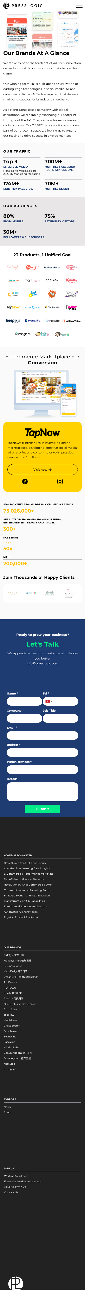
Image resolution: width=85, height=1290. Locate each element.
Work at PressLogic (16, 1176)
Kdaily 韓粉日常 (13, 993)
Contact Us (11, 1192)
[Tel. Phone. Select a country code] (49, 701)
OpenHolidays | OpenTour (20, 1004)
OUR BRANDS (12, 947)
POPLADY (10, 987)
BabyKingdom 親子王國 (18, 1052)
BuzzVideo (10, 1009)
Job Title (50, 710)
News (7, 1106)
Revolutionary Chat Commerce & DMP (28, 884)
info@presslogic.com (42, 663)
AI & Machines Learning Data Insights (27, 868)
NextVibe (9, 1063)
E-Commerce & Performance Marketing (28, 873)
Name (12, 693)
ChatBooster (12, 1025)
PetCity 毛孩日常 (14, 998)
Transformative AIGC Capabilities (24, 900)
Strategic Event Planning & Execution (27, 895)
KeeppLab (10, 1069)
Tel (46, 693)
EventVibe (10, 1036)
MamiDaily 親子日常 (15, 971)
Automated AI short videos (21, 911)
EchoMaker (11, 1031)
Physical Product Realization (21, 917)
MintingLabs (11, 1047)
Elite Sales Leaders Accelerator (23, 1181)
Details (12, 779)
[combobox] (42, 769)
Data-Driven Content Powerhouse (25, 863)
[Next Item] (69, 593)
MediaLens (10, 1020)
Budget (13, 745)
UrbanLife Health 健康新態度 (21, 976)
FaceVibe (9, 1041)
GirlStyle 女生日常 (14, 955)
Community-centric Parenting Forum (27, 890)
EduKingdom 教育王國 (17, 1058)
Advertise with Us (15, 1186)
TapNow (9, 1014)
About (8, 1112)
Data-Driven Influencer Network (24, 879)
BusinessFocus (13, 965)
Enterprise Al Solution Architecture (25, 906)
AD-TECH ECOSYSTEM (18, 855)
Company (15, 710)
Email (12, 727)
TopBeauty (10, 982)
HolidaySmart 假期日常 (17, 960)
